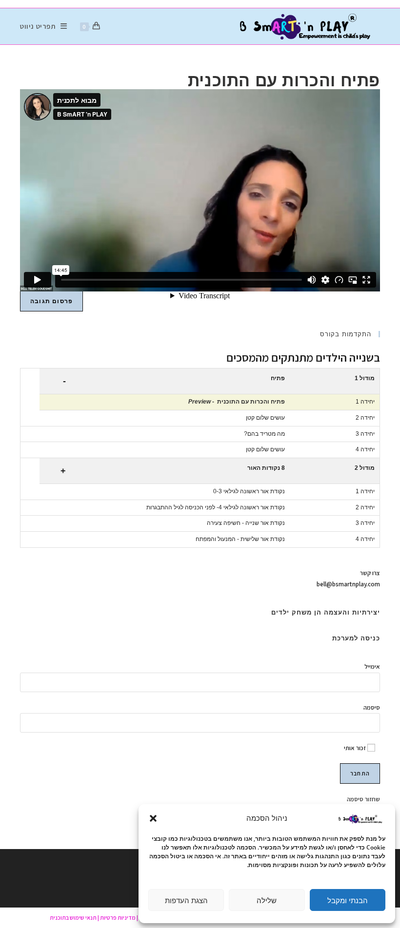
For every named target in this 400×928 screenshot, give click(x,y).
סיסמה (371, 707)
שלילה (267, 900)
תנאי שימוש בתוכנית (73, 917)
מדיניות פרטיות (118, 917)
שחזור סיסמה (363, 799)
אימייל (372, 666)
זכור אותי (355, 748)
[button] (153, 818)
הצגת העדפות (186, 900)
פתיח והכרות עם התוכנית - (236, 401)
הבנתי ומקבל (347, 900)
